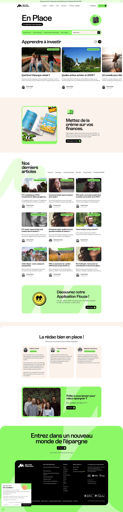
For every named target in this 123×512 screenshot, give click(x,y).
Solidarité (65, 486)
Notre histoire (47, 471)
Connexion (93, 5)
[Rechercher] (98, 32)
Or (63, 484)
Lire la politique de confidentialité (9, 499)
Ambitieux (65, 469)
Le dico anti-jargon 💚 (79, 471)
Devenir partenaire (48, 477)
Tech (64, 480)
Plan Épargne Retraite (92, 481)
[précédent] (95, 41)
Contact (75, 469)
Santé (64, 476)
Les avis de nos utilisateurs (50, 481)
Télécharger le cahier (72, 141)
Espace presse (47, 479)
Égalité (64, 482)
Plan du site (75, 500)
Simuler (52, 5)
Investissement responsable (51, 32)
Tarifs (57, 5)
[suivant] (99, 41)
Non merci (6, 504)
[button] (3, 509)
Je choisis (16, 504)
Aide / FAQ (76, 467)
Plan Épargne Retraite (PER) (99, 172)
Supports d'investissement (67, 500)
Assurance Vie (90, 479)
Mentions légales (44, 500)
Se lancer (101, 5)
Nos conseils (64, 32)
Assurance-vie (27, 32)
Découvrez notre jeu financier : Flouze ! (51, 473)
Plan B (64, 467)
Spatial (64, 473)
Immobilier (65, 490)
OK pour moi (26, 504)
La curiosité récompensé (49, 483)
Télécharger (90, 307)
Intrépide (65, 471)
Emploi (64, 478)
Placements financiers (87, 172)
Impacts (65, 488)
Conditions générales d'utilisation (55, 500)
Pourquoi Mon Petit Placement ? (51, 467)
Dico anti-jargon (37, 32)
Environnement (66, 475)
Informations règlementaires (35, 500)
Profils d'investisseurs (92, 483)
